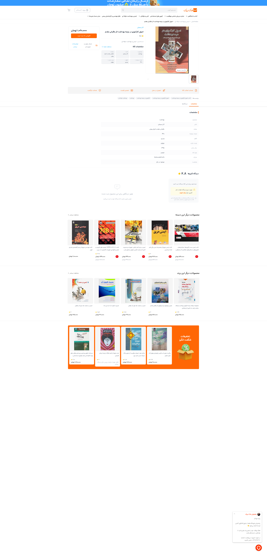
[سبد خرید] (69, 10)
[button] (70, 236)
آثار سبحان (140, 27)
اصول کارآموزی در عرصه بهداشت (161, 98)
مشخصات (194, 104)
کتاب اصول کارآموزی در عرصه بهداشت (181, 98)
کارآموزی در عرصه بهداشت (143, 98)
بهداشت (132, 98)
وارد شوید (183, 193)
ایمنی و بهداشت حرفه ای (129, 41)
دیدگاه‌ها (184, 104)
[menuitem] (191, 16)
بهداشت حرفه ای (123, 98)
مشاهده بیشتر (74, 215)
